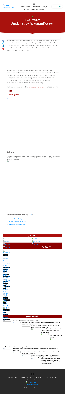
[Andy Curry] (33, 124)
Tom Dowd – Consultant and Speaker (16, 219)
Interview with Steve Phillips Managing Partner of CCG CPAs (56, 335)
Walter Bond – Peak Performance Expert (17, 224)
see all (30, 215)
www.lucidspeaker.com (36, 87)
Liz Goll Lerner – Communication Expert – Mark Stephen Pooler (25, 320)
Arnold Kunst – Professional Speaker (32, 23)
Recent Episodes (14, 95)
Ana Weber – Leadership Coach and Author (17, 221)
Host (10, 91)
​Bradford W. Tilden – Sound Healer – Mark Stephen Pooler (15, 347)
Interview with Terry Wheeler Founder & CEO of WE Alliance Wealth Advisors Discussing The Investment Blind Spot (50, 331)
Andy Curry (10, 152)
